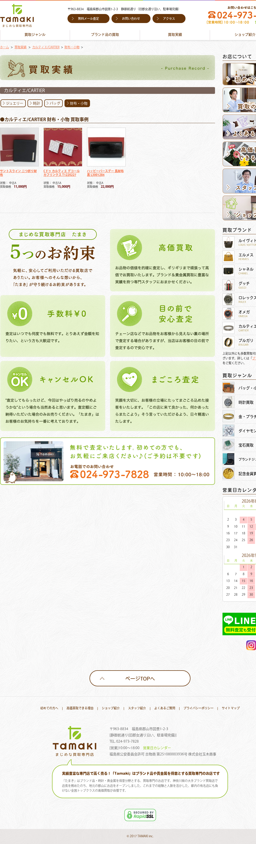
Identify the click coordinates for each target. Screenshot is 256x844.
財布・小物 (72, 47)
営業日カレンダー (157, 748)
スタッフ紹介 (137, 708)
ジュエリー (14, 103)
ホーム (4, 47)
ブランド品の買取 (105, 35)
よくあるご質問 (164, 708)
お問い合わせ (131, 19)
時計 (36, 103)
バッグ (55, 103)
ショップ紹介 (111, 708)
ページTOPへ (140, 679)
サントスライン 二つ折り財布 (18, 173)
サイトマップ (231, 708)
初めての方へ (49, 708)
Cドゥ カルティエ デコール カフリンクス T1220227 (62, 173)
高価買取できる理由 (80, 708)
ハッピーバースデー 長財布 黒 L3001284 (105, 173)
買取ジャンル (35, 35)
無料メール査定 (88, 19)
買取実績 (175, 35)
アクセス (169, 19)
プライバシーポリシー (199, 708)
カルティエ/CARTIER (46, 47)
